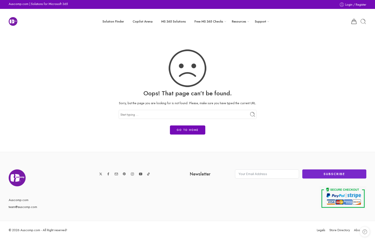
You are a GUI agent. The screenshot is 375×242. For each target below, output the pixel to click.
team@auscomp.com (23, 207)
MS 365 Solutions (173, 21)
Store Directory (339, 230)
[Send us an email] (116, 174)
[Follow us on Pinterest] (124, 174)
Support (260, 21)
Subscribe (334, 174)
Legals (321, 230)
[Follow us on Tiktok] (148, 173)
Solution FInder (113, 21)
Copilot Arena (143, 21)
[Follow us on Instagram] (132, 174)
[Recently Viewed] (365, 232)
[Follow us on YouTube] (141, 174)
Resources (239, 21)
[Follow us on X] (100, 173)
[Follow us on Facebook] (108, 174)
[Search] (363, 21)
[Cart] (354, 21)
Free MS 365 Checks (208, 21)
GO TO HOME (188, 130)
